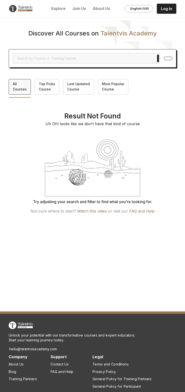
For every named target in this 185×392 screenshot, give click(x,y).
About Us (16, 364)
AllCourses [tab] (20, 86)
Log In (166, 8)
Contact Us (60, 364)
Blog (12, 372)
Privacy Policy (104, 372)
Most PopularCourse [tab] (113, 86)
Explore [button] (58, 8)
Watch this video (92, 211)
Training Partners (23, 379)
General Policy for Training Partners (122, 379)
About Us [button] (102, 8)
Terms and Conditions (110, 364)
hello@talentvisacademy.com (33, 349)
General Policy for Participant (116, 386)
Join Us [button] (79, 8)
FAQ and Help (142, 211)
